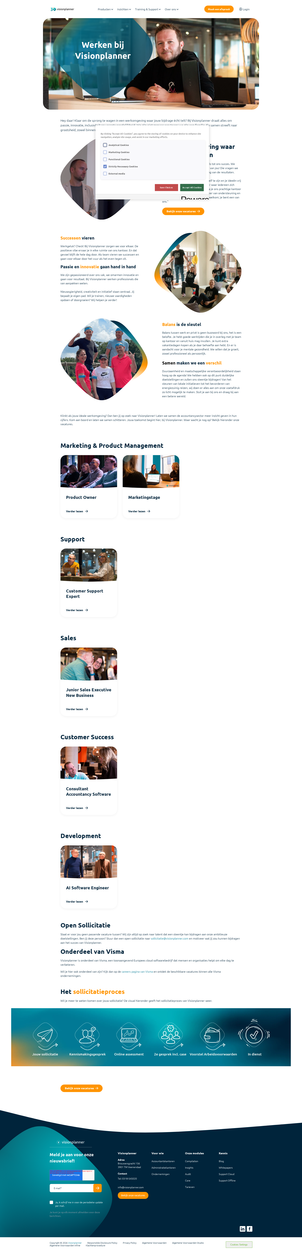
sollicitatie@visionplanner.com (169, 938)
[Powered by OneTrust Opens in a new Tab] (194, 197)
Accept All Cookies (192, 187)
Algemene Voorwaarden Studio (188, 1242)
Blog (221, 1161)
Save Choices (166, 187)
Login (246, 9)
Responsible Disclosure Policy (102, 1242)
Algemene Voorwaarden (154, 1242)
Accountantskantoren (163, 1161)
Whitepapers (226, 1167)
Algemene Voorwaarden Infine (65, 1245)
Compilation (191, 1161)
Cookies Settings (239, 1244)
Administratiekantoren (164, 1167)
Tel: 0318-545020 (127, 1178)
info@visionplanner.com (131, 1187)
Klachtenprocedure (95, 1245)
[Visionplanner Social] (242, 1229)
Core (187, 1180)
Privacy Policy (129, 1242)
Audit (188, 1174)
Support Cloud (226, 1174)
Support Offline (227, 1180)
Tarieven (190, 1187)
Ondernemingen (161, 1174)
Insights (189, 1167)
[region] (152, 162)
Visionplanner (75, 1242)
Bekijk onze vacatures (181, 211)
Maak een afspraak (219, 9)
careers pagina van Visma (137, 971)
